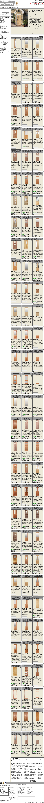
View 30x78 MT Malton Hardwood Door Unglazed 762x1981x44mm (38, 620)
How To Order (2, 790)
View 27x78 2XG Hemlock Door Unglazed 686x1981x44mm (16, 60)
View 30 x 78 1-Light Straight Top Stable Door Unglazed (16, 128)
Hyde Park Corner (30, 791)
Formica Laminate (3, 44)
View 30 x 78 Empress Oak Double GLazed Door (27, 195)
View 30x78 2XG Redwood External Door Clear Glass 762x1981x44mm (16, 329)
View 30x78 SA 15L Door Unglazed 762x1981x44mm (38, 688)
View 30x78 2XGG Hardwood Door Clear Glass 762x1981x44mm (16, 374)
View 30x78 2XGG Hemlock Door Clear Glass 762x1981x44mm (16, 396)
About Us (1, 788)
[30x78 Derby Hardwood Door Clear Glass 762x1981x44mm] (15, 495)
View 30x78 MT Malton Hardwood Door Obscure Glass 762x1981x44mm (27, 620)
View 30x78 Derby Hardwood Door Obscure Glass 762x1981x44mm (38, 485)
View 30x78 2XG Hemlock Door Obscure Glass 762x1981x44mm (27, 306)
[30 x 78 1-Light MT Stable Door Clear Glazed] (37, 70)
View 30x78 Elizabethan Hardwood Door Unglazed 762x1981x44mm (16, 531)
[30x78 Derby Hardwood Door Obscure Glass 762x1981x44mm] (37, 495)
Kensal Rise (29, 792)
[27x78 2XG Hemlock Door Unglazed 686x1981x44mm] (15, 70)
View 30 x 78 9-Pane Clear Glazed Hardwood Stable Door (16, 173)
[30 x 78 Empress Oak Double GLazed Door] (26, 204)
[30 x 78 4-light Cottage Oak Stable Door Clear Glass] (26, 138)
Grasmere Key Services (11, 788)
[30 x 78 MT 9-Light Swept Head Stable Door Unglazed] (15, 248)
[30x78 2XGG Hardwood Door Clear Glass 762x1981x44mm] (15, 383)
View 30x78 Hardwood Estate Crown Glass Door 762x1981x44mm (16, 554)
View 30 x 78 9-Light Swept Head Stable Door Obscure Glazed (27, 151)
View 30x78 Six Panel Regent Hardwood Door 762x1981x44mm (38, 710)
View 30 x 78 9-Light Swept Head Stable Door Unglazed (38, 151)
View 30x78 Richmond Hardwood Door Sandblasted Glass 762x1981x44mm (38, 666)
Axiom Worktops (3, 34)
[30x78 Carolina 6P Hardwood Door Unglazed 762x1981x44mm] (15, 472)
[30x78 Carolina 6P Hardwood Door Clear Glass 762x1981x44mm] (26, 450)
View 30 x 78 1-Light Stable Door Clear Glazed (27, 83)
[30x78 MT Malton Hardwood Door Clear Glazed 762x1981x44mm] (15, 630)
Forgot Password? (3, 14)
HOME (17, 784)
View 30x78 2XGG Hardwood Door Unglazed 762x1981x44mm (38, 373)
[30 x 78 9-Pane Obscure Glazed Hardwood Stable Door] (26, 183)
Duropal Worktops (3, 39)
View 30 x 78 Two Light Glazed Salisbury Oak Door (38, 261)
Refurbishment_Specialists (22, 794)
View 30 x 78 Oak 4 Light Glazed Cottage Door (16, 261)
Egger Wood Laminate (4, 40)
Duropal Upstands (3, 38)
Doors (1, 24)
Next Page (41, 36)
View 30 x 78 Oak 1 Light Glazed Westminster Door (27, 239)
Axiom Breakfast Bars (4, 33)
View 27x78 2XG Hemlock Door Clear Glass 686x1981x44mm (27, 38)
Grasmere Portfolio (21, 787)
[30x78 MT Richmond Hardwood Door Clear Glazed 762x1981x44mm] (15, 652)
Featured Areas (29, 787)
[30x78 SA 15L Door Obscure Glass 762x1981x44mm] (26, 698)
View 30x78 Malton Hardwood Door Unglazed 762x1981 (27, 598)
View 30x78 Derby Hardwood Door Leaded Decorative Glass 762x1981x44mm (27, 485)
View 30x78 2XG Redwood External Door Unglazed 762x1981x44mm (38, 328)
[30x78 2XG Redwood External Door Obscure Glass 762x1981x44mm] (26, 338)
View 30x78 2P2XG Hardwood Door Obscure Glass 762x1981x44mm (27, 283)
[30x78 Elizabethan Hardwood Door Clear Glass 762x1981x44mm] (26, 518)
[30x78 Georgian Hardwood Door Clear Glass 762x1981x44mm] (26, 541)
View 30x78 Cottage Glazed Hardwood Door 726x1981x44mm (27, 463)
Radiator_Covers (20, 793)
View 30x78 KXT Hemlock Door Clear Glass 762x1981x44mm (38, 554)
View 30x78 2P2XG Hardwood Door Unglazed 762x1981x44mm (38, 282)
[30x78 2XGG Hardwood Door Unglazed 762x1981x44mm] (37, 383)
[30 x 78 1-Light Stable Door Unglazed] (15, 115)
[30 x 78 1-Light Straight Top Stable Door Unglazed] (15, 138)
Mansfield (28, 793)
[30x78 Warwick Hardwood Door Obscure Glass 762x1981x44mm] (26, 743)
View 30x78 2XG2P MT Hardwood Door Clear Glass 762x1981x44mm (16, 351)
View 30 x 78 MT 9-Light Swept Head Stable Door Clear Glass (27, 217)
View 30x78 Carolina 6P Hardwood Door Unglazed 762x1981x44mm (16, 463)
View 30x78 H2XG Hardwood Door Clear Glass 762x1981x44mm (38, 531)
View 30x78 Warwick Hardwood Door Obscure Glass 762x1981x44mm (27, 733)
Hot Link (1, 51)
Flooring (1, 25)
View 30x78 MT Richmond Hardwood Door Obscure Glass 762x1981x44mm (27, 642)
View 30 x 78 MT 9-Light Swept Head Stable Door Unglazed (16, 239)
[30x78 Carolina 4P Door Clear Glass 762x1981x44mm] (26, 428)
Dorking (28, 790)
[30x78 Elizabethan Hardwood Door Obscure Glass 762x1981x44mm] (37, 518)
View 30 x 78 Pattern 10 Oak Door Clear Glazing (27, 261)
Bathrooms (2, 20)
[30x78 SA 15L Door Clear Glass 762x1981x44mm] (15, 698)
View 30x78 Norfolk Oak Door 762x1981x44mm (16, 666)
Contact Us (2, 794)
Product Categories (3, 19)
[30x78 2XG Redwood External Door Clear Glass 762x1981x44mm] (15, 338)
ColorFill (1, 36)
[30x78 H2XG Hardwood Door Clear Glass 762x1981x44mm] (37, 540)
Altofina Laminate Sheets (4, 32)
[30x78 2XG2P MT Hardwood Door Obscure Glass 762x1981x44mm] (26, 361)
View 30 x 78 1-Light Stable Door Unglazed (16, 106)
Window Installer (12, 793)
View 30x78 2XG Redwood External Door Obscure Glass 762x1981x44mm (27, 329)
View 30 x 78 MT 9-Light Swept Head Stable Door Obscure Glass (38, 217)
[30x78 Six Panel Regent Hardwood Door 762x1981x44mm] (37, 720)
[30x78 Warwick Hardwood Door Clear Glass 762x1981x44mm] (15, 743)
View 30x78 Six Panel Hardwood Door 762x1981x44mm (16, 711)
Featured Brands (3, 31)
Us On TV (2, 793)
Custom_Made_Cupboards (22, 789)
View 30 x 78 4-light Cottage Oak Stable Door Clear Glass (27, 129)
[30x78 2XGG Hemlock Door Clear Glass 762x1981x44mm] (15, 406)
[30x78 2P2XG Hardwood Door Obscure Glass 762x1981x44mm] (26, 292)
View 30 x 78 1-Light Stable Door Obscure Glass (38, 83)
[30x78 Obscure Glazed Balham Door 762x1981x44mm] (26, 675)
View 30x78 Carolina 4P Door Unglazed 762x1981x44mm (16, 441)
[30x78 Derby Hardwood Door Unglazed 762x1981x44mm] (15, 517)
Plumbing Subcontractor (11, 792)
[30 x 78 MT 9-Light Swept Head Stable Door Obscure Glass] (37, 226)
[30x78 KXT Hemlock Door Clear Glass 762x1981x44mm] (37, 563)
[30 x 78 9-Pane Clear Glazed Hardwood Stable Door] (15, 183)
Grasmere (28, 795)
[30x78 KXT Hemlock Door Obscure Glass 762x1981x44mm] (15, 585)
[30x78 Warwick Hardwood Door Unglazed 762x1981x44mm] (37, 743)
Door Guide (2, 789)
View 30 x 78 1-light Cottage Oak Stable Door (27, 61)
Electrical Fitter (11, 794)
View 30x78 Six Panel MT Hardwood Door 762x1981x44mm (27, 711)
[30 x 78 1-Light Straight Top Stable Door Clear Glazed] (26, 115)
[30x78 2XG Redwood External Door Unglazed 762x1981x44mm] (37, 338)
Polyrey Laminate (3, 49)
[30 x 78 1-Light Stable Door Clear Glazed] (26, 92)
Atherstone (28, 788)
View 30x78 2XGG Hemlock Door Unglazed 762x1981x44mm (38, 396)
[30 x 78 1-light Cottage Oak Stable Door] (26, 70)
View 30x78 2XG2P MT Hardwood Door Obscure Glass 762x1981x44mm (27, 351)
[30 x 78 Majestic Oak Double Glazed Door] (15, 226)
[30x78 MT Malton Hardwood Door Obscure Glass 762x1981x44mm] (26, 630)
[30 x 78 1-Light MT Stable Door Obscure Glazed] (15, 93)
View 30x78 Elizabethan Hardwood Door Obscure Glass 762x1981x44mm (38, 508)
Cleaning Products (3, 21)
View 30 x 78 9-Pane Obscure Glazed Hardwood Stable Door (27, 173)
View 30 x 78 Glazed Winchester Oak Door (38, 196)
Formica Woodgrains (3, 46)
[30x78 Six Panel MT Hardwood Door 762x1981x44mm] (26, 720)
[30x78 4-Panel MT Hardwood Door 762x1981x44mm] (15, 428)
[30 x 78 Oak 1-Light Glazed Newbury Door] (37, 248)
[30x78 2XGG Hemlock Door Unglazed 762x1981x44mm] (37, 406)
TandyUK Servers (6, 800)
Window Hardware (3, 29)
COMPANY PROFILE (21, 784)
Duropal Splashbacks (3, 37)
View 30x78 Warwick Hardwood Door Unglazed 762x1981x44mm (38, 733)
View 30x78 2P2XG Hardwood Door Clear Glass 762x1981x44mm (16, 283)
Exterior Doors (2, 41)
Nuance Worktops (3, 48)
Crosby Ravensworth (30, 789)
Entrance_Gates (20, 790)
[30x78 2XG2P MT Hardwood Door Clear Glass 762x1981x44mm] (15, 361)
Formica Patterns (3, 45)
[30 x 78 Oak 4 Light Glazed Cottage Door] (15, 270)
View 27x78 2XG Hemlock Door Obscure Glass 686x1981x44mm (38, 38)
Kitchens (1, 27)
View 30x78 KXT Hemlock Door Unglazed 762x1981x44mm (27, 576)
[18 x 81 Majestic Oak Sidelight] (15, 47)
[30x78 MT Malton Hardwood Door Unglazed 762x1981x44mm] (37, 630)
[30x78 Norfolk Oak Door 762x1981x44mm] (15, 675)
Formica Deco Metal (3, 43)
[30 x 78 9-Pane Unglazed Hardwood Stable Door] (37, 183)
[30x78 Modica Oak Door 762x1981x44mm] (37, 607)
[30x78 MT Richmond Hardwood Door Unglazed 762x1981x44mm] (37, 652)
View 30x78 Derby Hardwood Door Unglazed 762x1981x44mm (16, 508)
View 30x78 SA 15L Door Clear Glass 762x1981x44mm (16, 688)
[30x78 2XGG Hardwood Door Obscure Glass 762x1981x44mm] (26, 383)
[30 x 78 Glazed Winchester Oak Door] (37, 204)
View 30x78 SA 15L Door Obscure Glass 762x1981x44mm (27, 688)
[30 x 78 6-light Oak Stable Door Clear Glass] (37, 138)
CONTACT (26, 784)
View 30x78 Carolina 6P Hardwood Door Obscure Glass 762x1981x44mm (38, 441)
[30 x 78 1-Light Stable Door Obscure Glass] (37, 92)
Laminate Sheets (3, 28)
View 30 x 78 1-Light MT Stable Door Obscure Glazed (16, 83)
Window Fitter (11, 795)
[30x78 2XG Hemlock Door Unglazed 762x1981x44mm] (37, 315)
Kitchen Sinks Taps (3, 26)
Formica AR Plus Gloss (4, 42)
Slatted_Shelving (21, 795)
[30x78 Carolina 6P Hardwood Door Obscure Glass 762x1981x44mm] (37, 450)
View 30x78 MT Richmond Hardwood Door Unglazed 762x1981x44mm (38, 642)
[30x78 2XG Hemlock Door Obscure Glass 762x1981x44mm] (26, 315)
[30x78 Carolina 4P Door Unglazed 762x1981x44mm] (15, 450)
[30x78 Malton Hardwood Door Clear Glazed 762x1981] (37, 585)
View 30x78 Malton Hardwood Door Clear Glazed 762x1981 (38, 576)
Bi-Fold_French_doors (21, 788)
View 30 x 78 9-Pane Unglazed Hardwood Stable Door (38, 173)
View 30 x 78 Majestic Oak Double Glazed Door (16, 217)
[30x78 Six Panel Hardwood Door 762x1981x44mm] (15, 720)
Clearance (2, 22)
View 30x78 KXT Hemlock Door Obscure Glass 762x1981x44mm (16, 576)
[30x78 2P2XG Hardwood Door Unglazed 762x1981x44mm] (37, 292)
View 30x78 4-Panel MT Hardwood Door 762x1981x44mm (16, 418)
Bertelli (1, 35)
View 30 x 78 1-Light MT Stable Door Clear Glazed (38, 61)
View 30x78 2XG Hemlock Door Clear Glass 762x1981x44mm (16, 306)
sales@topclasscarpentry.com (39, 4)
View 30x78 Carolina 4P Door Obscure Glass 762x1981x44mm (38, 418)
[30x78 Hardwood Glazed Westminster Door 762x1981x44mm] (26, 563)
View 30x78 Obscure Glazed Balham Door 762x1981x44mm (27, 666)
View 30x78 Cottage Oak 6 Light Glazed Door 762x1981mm (38, 463)
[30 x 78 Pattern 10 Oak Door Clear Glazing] (26, 270)
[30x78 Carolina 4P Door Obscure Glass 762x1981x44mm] (37, 428)
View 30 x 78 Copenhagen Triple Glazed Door (16, 195)
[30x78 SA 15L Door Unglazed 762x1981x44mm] (37, 697)
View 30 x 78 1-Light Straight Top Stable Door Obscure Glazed (38, 105)
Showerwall (2, 50)
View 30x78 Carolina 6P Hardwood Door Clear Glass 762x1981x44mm (27, 441)
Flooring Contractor (12, 797)
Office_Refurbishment (21, 792)
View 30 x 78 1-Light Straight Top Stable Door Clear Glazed (27, 105)
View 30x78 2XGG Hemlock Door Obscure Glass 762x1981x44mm (27, 396)
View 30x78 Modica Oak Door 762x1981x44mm (38, 598)
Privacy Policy (2, 791)
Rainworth (28, 794)
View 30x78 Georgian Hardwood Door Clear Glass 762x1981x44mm (27, 531)
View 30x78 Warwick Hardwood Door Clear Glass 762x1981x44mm (16, 733)
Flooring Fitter (11, 796)
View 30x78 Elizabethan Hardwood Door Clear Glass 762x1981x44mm (27, 508)
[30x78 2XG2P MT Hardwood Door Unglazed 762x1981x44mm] (37, 361)
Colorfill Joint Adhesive (4, 23)
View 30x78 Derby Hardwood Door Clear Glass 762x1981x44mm (16, 485)
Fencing (19, 791)
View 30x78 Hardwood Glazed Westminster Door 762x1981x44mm (27, 554)
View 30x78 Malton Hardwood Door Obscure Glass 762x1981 (16, 598)
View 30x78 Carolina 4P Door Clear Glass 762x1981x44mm (27, 418)
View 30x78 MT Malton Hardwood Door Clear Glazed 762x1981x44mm (16, 620)
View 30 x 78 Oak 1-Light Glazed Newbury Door (38, 239)
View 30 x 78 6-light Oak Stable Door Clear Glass (38, 129)
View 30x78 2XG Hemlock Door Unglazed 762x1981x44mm (38, 305)
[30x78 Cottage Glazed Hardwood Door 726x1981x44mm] (26, 472)
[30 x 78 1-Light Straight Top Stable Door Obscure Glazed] (37, 115)
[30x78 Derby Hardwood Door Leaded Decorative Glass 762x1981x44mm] (26, 495)
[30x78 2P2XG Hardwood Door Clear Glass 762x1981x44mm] (15, 292)
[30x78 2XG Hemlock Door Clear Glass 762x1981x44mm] (15, 315)
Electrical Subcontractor (11, 790)
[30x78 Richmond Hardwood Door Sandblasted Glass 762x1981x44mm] (37, 676)
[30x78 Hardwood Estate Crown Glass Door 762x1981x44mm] (15, 563)
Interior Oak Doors (3, 47)
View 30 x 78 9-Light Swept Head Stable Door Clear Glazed (16, 151)
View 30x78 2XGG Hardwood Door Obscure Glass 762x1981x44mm (27, 374)
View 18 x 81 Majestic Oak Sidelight (16, 38)
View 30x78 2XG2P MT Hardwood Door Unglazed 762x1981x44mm (38, 351)
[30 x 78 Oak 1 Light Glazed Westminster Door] (26, 248)
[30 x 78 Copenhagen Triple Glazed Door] (15, 204)
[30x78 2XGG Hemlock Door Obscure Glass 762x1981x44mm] (26, 406)
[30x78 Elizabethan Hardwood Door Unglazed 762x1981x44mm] (15, 540)
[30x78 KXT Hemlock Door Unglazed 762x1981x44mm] (26, 585)
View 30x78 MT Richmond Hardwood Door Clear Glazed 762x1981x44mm (16, 643)
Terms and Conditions (4, 792)
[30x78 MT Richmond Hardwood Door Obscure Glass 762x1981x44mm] (26, 652)
